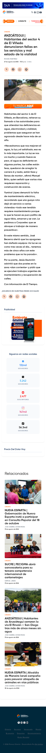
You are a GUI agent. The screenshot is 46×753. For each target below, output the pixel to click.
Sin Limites (39, 744)
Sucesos (17, 729)
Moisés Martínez (10, 59)
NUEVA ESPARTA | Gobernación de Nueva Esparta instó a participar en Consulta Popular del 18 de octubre (22, 517)
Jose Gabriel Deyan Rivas (15, 527)
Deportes (21, 733)
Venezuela (28, 729)
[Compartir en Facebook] (13, 69)
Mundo (38, 729)
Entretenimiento (34, 733)
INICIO (10, 21)
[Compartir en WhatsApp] (19, 69)
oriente (8, 507)
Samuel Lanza (10, 581)
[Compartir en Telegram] (26, 69)
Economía (10, 733)
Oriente (22, 21)
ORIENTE (7, 32)
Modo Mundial (23, 737)
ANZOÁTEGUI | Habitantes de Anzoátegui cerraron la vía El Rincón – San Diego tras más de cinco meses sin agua (23, 625)
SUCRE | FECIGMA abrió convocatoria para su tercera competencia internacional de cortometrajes (20, 571)
